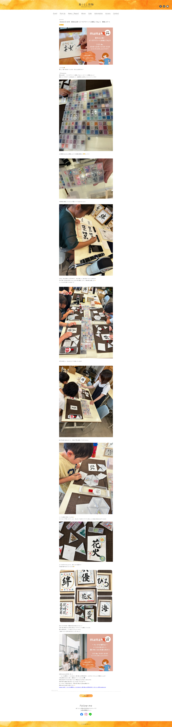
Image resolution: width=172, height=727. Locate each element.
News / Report (73, 13)
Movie (83, 13)
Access (108, 13)
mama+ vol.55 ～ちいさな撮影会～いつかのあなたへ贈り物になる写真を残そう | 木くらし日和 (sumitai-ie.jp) (82, 687)
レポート (61, 24)
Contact (116, 13)
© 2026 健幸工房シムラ (86, 724)
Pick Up (62, 13)
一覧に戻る (86, 696)
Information (98, 13)
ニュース (56, 690)
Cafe (90, 13)
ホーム (53, 690)
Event (55, 13)
